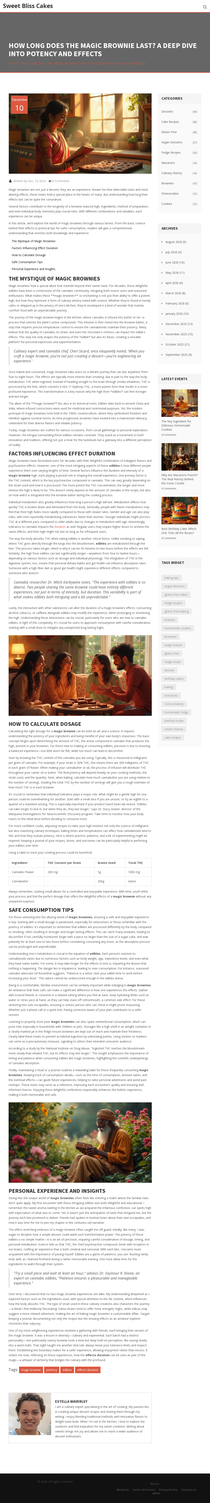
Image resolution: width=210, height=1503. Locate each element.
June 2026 (175, 262)
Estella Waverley (71, 1401)
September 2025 (178, 355)
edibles (67, 1370)
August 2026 (175, 242)
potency (51, 1370)
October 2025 (177, 344)
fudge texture (173, 645)
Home (13, 63)
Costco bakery (174, 704)
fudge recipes (173, 603)
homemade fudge (176, 712)
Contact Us (188, 1490)
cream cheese (173, 729)
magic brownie (31, 1370)
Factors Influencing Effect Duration (35, 248)
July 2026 (173, 252)
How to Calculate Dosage (29, 255)
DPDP (156, 1493)
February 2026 (177, 303)
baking (168, 687)
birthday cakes (174, 679)
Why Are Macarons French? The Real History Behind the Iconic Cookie (179, 479)
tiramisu (169, 620)
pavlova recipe (174, 721)
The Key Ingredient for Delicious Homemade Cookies (176, 425)
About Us (122, 1490)
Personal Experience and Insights (33, 269)
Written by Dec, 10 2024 (29, 181)
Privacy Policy (168, 1490)
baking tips (171, 578)
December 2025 (179, 324)
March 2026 (175, 293)
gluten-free (171, 653)
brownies (170, 637)
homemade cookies (177, 628)
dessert (169, 670)
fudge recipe (172, 662)
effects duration (87, 1370)
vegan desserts (174, 586)
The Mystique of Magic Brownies (34, 241)
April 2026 (174, 283)
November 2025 (179, 334)
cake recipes (172, 737)
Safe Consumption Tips (27, 262)
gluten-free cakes (175, 594)
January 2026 (177, 314)
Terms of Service (143, 1490)
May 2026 (175, 273)
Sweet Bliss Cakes (28, 6)
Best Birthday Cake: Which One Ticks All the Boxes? (178, 531)
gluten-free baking (176, 611)
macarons (171, 695)
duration (60, 527)
